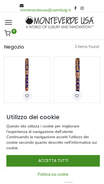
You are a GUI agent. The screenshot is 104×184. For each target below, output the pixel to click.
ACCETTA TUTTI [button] (53, 160)
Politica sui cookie (53, 174)
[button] (27, 95)
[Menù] (8, 22)
